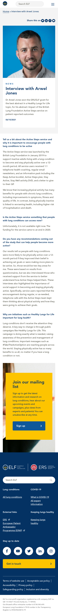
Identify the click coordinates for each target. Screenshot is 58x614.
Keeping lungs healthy (38, 521)
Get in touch (13, 563)
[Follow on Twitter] (29, 554)
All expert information (37, 502)
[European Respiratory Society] (43, 467)
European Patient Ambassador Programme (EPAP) (12, 527)
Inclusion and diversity (37, 589)
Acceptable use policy (38, 580)
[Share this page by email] (53, 20)
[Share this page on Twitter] (42, 20)
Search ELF (29, 480)
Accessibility (9, 585)
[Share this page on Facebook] (50, 20)
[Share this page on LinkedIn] (46, 20)
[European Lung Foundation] (5, 3)
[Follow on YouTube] (18, 554)
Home (6, 11)
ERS (5, 519)
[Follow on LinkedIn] (40, 554)
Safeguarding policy (13, 589)
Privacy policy (25, 585)
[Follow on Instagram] (51, 554)
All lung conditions (12, 497)
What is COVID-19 (40, 497)
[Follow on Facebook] (7, 554)
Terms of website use (13, 580)
